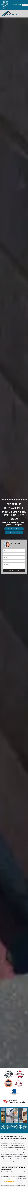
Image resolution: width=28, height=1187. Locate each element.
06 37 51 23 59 (6, 4)
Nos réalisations (14, 528)
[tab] (14, 593)
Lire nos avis (8, 1184)
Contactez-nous (14, 532)
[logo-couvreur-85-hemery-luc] (9, 13)
